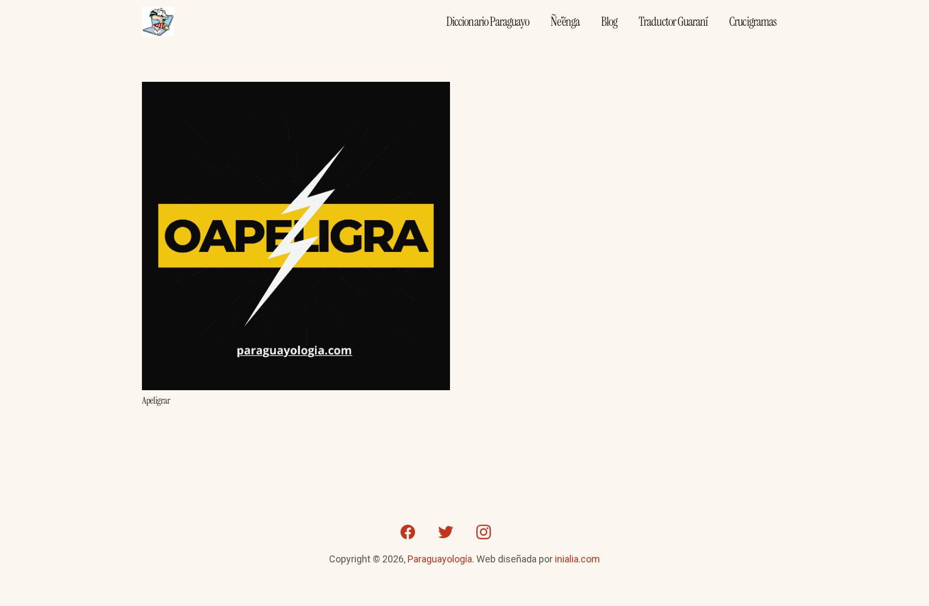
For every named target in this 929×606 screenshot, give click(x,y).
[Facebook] (408, 532)
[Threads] (521, 532)
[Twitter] (445, 532)
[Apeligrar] (296, 89)
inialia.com (577, 559)
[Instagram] (483, 532)
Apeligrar (156, 400)
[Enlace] (158, 22)
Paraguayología (440, 559)
